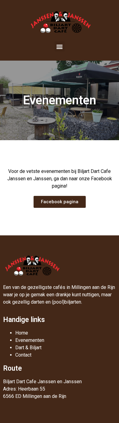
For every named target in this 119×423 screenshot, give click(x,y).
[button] (60, 46)
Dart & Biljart (28, 347)
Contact (23, 355)
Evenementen (29, 340)
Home (21, 333)
